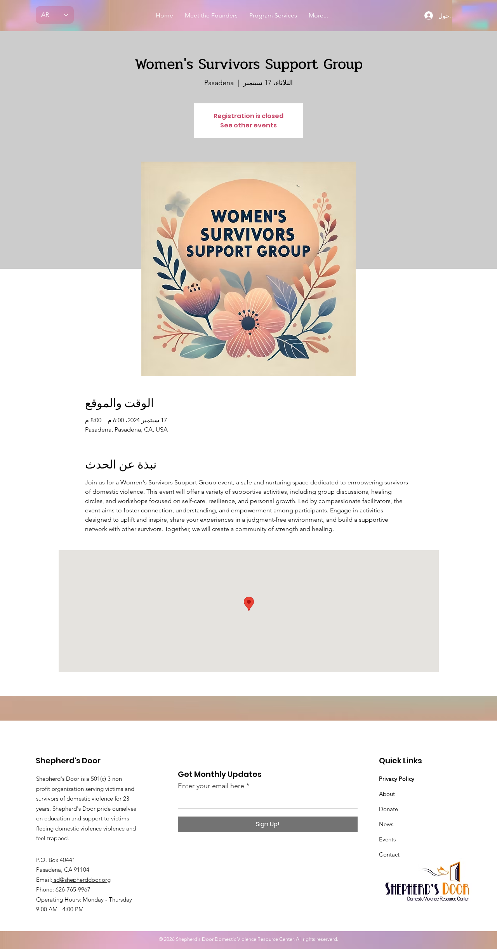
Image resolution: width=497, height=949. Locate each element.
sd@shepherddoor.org (81, 879)
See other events (248, 125)
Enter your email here (211, 785)
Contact (389, 854)
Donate (388, 809)
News (386, 824)
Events (387, 839)
